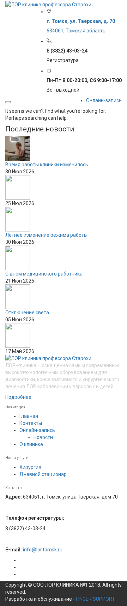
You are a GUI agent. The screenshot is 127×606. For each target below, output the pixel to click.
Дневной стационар (43, 474)
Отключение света (27, 312)
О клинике (31, 444)
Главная (28, 416)
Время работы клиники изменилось (46, 164)
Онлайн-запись (104, 100)
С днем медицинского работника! (44, 274)
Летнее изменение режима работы (46, 235)
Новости (43, 437)
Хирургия (30, 467)
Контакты (30, 423)
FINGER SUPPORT (95, 599)
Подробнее (18, 397)
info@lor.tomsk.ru (42, 549)
